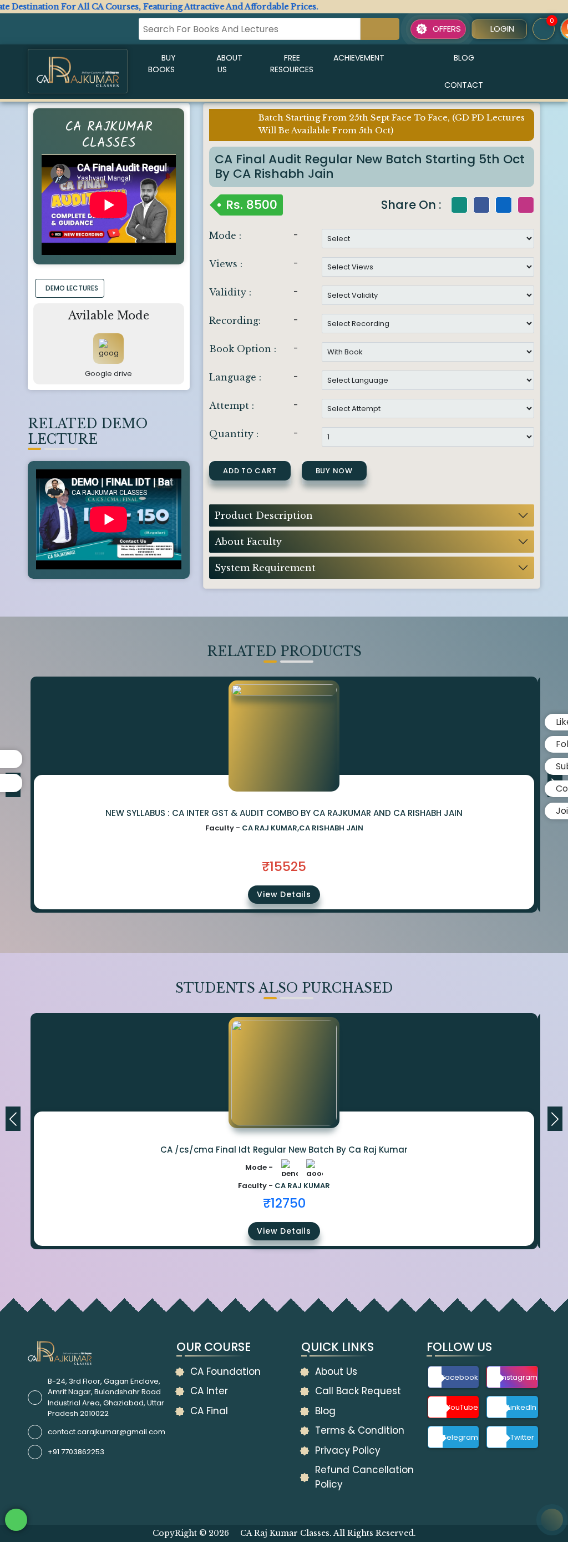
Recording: (235, 320)
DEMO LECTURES (71, 288)
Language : (235, 377)
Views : (225, 263)
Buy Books (162, 63)
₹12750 (284, 1203)
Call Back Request (358, 1391)
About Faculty (248, 541)
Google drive (108, 373)
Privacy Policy (348, 1450)
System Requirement (265, 567)
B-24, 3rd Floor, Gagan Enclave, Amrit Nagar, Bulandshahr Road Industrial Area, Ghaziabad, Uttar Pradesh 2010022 (106, 1397)
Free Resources (291, 63)
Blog (464, 57)
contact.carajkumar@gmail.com (106, 1431)
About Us (229, 63)
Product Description (264, 515)
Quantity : (233, 433)
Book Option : (242, 348)
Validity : (230, 292)
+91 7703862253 (76, 1451)
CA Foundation (225, 1371)
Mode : (225, 235)
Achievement (358, 57)
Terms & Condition (359, 1430)
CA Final (209, 1411)
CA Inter (209, 1391)
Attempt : (231, 405)
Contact (463, 85)
